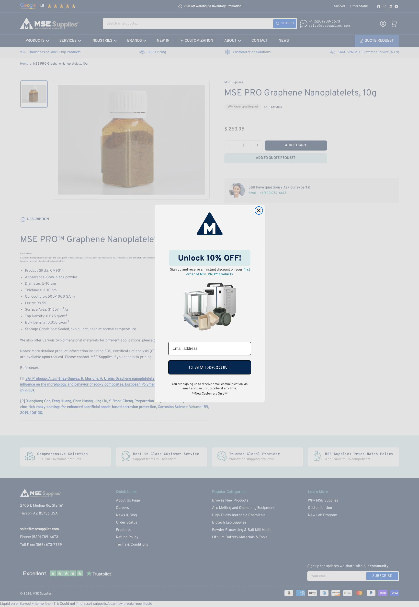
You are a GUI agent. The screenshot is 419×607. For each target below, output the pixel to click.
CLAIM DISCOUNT (209, 367)
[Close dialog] (259, 210)
